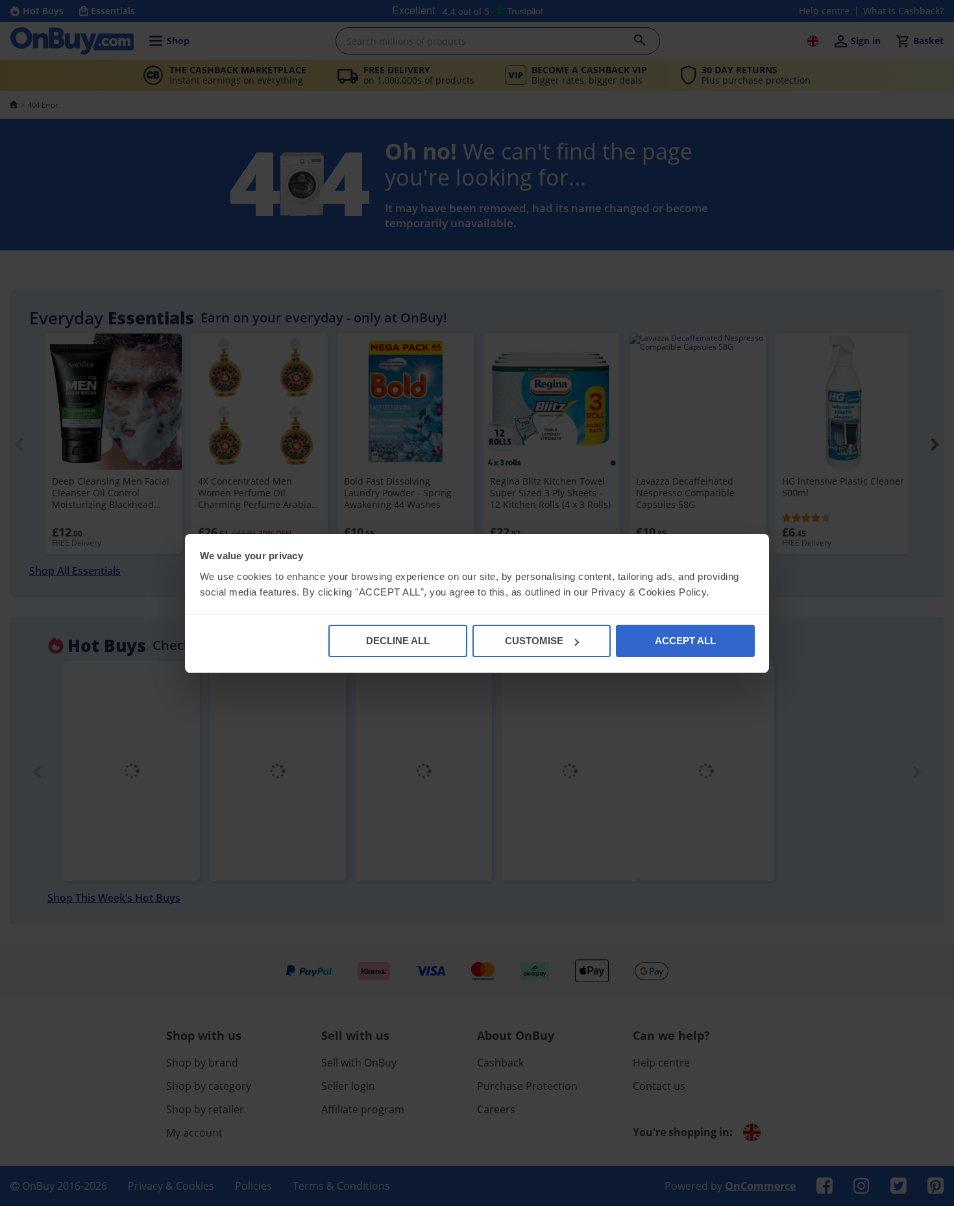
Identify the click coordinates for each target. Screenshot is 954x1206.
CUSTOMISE (534, 640)
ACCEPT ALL (685, 640)
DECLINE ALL (398, 640)
